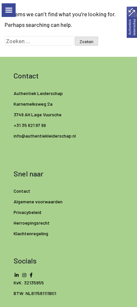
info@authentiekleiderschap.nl (45, 136)
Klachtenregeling (31, 233)
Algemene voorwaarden (38, 201)
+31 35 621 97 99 (30, 125)
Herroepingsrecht (32, 223)
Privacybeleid (27, 212)
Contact (22, 191)
